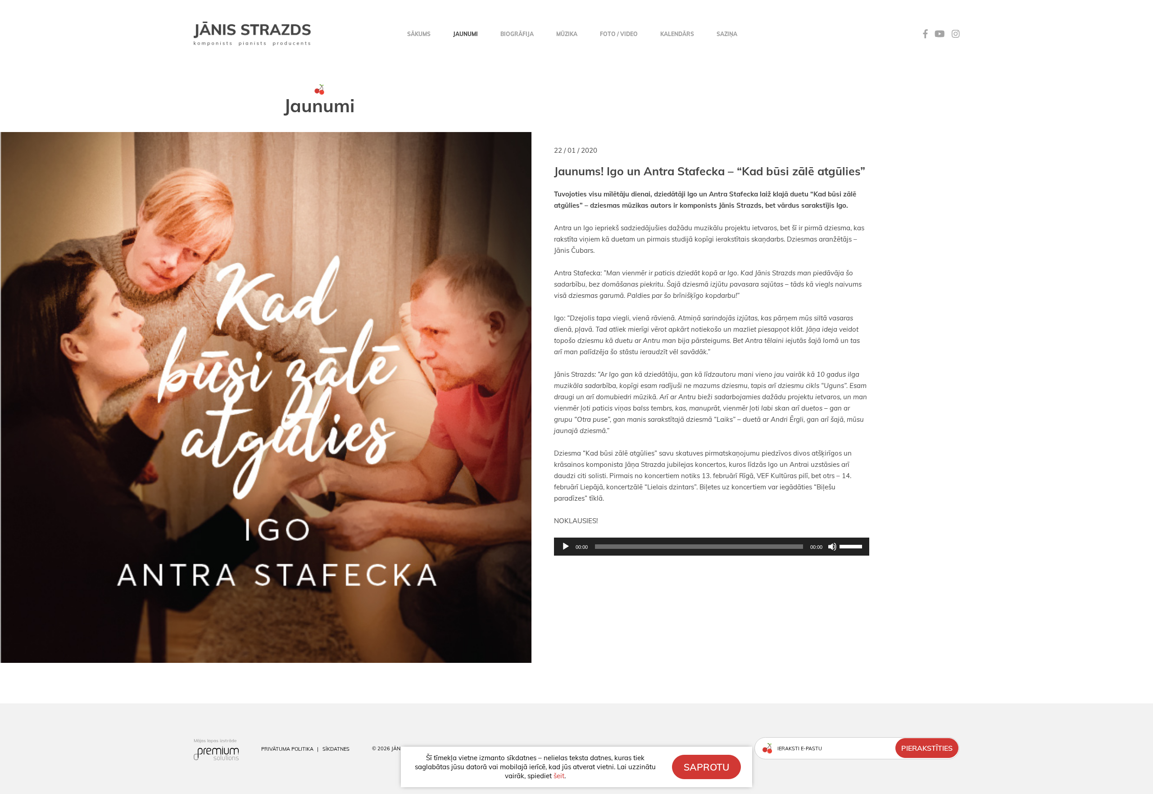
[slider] (852, 546)
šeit (559, 775)
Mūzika (566, 34)
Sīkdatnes (336, 749)
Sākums (419, 34)
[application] (576, 547)
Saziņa (727, 34)
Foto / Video (619, 34)
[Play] (565, 546)
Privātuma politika (287, 749)
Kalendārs (677, 34)
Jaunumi (465, 34)
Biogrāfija (517, 34)
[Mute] (832, 546)
